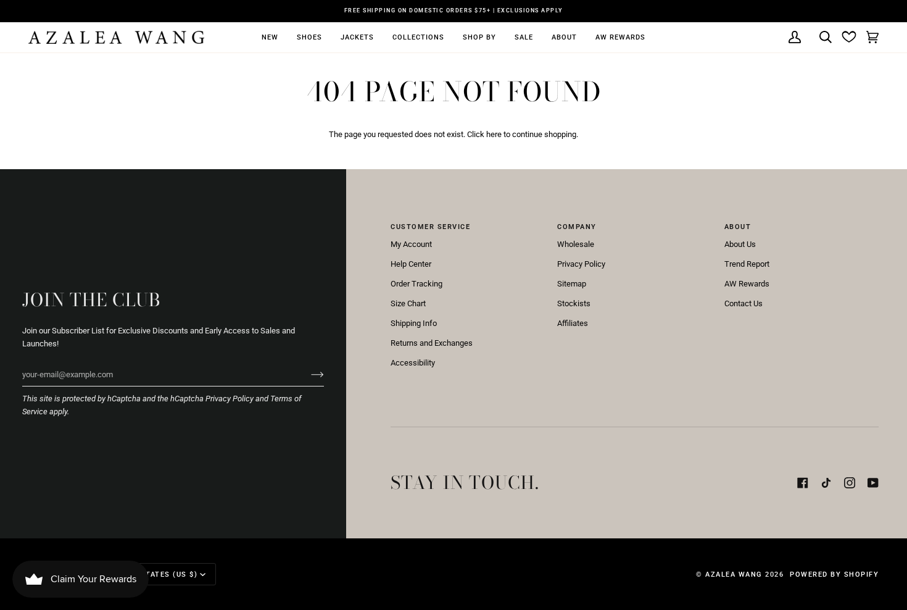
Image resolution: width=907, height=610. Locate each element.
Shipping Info (414, 323)
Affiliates (572, 323)
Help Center (411, 264)
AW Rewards (746, 283)
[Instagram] (849, 482)
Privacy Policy (229, 398)
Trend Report (746, 264)
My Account (411, 244)
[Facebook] (802, 482)
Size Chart (408, 303)
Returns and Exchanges (432, 343)
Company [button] (577, 226)
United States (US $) (153, 574)
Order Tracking (416, 283)
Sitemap (571, 283)
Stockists (573, 303)
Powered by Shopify (834, 574)
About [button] (738, 226)
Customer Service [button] (430, 226)
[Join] (307, 374)
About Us (740, 244)
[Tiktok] (826, 482)
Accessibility (413, 362)
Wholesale (575, 244)
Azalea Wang (734, 574)
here (494, 134)
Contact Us (743, 303)
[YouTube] (873, 482)
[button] (270, 37)
